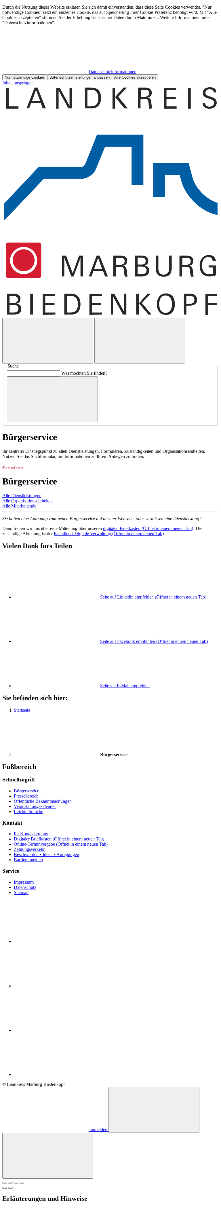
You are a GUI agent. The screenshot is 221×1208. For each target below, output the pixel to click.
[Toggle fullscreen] (16, 1183)
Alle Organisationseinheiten (27, 500)
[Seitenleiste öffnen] (139, 340)
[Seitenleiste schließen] (47, 1156)
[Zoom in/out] (22, 1183)
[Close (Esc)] (4, 1183)
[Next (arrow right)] (10, 1188)
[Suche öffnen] (47, 340)
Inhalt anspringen (18, 82)
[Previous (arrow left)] (4, 1188)
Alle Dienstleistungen (21, 495)
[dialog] (110, 42)
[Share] (10, 1183)
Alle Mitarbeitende (19, 505)
